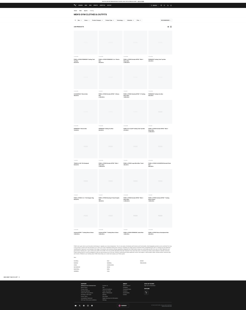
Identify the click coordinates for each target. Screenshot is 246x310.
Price (138, 20)
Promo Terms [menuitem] (84, 296)
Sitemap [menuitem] (104, 300)
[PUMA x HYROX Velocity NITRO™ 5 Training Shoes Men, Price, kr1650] (135, 81)
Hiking (108, 266)
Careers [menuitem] (125, 294)
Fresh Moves (143, 262)
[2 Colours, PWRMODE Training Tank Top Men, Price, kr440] (160, 46)
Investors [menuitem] (125, 291)
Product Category (96, 20)
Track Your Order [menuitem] (106, 291)
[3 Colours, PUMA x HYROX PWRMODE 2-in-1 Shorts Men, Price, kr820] (110, 47)
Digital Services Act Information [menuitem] (110, 298)
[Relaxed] (171, 26)
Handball (109, 262)
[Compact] (168, 26)
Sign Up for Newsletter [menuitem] (149, 285)
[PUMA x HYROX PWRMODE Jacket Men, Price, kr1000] (135, 219)
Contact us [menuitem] (105, 285)
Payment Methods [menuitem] (85, 291)
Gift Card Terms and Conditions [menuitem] (88, 300)
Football (76, 260)
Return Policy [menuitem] (84, 287)
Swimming (76, 271)
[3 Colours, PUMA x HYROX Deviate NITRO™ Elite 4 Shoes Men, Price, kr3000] (135, 47)
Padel (108, 269)
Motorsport (77, 266)
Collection (129, 20)
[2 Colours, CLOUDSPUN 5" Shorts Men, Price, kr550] (86, 80)
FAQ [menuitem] (103, 287)
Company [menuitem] (125, 287)
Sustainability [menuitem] (126, 292)
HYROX (75, 264)
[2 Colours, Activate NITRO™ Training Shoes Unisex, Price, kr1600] (86, 219)
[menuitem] (80, 5)
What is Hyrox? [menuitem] (126, 285)
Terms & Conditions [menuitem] (107, 289)
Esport (142, 260)
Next (75, 257)
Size (79, 20)
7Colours (150, 91)
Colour (86, 20)
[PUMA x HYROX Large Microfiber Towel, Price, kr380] (135, 150)
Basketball (76, 269)
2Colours (150, 56)
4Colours (76, 125)
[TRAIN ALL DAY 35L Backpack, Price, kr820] (86, 150)
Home (75, 10)
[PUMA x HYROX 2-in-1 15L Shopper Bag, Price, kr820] (86, 184)
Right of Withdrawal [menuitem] (107, 292)
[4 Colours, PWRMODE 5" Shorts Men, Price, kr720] (86, 115)
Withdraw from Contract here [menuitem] (88, 285)
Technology (120, 20)
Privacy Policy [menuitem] (84, 289)
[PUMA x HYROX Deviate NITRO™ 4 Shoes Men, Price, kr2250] (110, 81)
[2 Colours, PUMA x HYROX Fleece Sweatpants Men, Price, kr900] (160, 219)
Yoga (108, 271)
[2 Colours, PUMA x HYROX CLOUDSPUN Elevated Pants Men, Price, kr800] (160, 151)
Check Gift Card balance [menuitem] (87, 292)
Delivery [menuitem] (104, 294)
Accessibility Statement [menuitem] (86, 298)
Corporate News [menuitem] (127, 289)
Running (76, 262)
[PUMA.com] (75, 5)
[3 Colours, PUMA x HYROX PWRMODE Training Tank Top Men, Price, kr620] (86, 47)
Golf (108, 260)
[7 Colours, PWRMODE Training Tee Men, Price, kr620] (160, 80)
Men (80, 10)
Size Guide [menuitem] (105, 296)
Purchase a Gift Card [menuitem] (86, 294)
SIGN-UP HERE (141, 1)
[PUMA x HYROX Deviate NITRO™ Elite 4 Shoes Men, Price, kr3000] (160, 116)
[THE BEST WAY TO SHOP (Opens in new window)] (146, 293)
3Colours (76, 56)
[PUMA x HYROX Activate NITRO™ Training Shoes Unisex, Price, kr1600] (160, 185)
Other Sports (110, 264)
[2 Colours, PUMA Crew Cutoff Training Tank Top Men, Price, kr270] (135, 115)
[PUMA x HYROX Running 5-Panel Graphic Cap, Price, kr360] (110, 185)
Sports (85, 10)
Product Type (109, 20)
